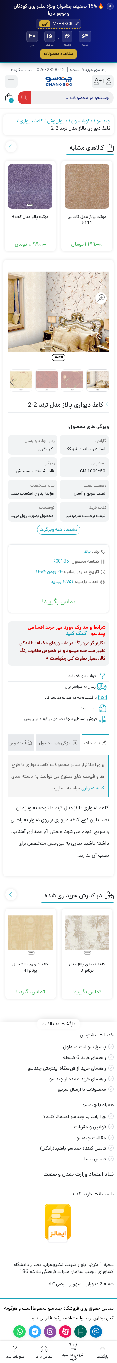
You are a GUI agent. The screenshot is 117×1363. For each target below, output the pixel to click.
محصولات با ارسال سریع (82, 1089)
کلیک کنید (76, 633)
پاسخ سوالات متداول (84, 1046)
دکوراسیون (82, 120)
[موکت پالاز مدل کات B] (30, 186)
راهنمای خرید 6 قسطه (88, 70)
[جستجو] (24, 97)
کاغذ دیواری (31, 120)
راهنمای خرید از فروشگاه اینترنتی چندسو (67, 1068)
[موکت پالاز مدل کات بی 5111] (87, 186)
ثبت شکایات (21, 70)
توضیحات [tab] (92, 743)
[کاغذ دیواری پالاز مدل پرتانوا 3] (87, 934)
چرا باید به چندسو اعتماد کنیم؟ (74, 1116)
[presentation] (11, 146)
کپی (45, 24)
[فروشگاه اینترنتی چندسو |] (58, 81)
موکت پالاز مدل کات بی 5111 (87, 220)
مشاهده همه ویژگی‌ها (58, 529)
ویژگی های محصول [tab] (55, 743)
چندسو (103, 120)
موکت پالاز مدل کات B (30, 217)
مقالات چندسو (91, 1137)
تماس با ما (95, 1159)
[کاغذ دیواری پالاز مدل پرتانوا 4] (30, 934)
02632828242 (51, 70)
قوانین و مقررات (90, 1127)
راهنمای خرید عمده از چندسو (77, 1078)
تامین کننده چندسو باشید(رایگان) (73, 1148)
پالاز (87, 551)
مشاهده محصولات (58, 54)
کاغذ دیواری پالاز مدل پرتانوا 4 (30, 967)
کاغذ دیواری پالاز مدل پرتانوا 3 (87, 967)
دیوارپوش (57, 120)
